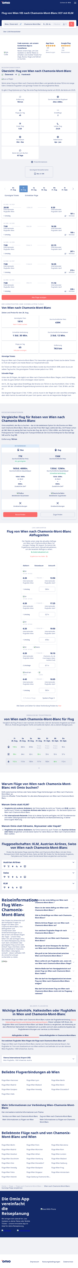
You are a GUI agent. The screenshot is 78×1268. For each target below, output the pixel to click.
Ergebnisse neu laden (37, 556)
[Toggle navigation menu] (75, 3)
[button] (47, 24)
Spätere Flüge (48, 698)
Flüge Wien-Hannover (10, 1080)
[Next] (73, 189)
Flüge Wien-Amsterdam (60, 1172)
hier (59, 706)
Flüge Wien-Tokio (8, 1172)
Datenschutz (68, 1262)
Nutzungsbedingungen (51, 1262)
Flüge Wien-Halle (8, 1094)
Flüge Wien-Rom (57, 1149)
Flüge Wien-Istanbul (9, 1154)
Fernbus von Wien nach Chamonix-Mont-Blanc (20, 1116)
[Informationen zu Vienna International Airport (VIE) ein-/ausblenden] (73, 1059)
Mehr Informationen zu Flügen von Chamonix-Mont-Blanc (57, 1120)
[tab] (12, 195)
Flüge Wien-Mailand (34, 1085)
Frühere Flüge (30, 698)
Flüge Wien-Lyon (33, 1080)
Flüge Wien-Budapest (35, 1168)
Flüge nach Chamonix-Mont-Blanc (29, 1186)
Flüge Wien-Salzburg (59, 1163)
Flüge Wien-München (35, 1149)
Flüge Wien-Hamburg (35, 1158)
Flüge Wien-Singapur (34, 1172)
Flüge (11, 1186)
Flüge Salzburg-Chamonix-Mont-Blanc (41, 1177)
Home (4, 1186)
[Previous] (8, 739)
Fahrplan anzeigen (20, 350)
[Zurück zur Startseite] (6, 3)
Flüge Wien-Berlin (58, 1080)
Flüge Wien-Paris (33, 1145)
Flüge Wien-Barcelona (59, 1145)
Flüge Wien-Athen (33, 1154)
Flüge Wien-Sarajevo (9, 1089)
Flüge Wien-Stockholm (10, 1158)
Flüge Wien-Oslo (8, 1163)
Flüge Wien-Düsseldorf (60, 1089)
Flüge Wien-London (58, 1154)
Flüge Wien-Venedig (34, 1089)
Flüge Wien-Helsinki (9, 1177)
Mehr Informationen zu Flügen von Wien (18, 1119)
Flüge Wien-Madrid (9, 1085)
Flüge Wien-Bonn (57, 1085)
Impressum (34, 1262)
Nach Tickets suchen (20, 324)
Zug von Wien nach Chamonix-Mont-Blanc (56, 1116)
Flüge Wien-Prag (57, 1168)
